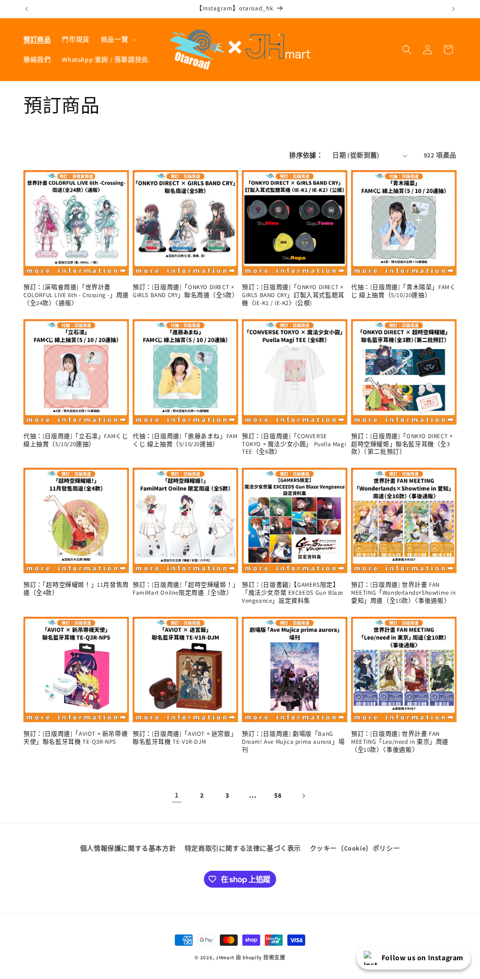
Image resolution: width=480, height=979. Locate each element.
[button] (118, 39)
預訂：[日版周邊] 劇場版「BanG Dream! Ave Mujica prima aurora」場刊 (293, 742)
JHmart (225, 957)
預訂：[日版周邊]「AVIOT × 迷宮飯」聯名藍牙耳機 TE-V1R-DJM (185, 738)
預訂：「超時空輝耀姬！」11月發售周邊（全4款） (76, 589)
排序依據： (306, 155)
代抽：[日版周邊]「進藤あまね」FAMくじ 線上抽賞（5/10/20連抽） (185, 440)
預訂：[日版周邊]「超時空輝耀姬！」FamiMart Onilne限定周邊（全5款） (184, 589)
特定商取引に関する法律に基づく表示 (243, 848)
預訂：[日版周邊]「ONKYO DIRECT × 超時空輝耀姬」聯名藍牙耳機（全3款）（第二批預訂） (401, 444)
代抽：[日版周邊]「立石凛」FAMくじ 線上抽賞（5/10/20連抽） (75, 440)
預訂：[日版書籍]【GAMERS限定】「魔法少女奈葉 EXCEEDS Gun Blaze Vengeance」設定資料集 (292, 593)
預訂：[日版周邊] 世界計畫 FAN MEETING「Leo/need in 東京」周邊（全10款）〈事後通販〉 (400, 742)
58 (277, 795)
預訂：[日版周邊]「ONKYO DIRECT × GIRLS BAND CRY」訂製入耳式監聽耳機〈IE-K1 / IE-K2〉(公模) (293, 295)
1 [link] (177, 795)
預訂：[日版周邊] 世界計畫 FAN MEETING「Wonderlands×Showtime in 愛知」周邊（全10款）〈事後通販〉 (403, 593)
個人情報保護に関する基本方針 (128, 848)
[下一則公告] (453, 9)
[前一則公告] (26, 9)
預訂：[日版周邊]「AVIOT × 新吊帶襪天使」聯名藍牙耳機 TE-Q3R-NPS (75, 738)
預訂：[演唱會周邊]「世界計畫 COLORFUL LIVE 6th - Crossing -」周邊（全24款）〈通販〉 (76, 295)
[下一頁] (303, 795)
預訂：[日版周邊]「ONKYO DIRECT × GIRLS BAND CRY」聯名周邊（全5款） (185, 291)
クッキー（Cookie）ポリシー (355, 848)
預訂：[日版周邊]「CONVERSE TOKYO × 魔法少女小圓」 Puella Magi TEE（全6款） (294, 444)
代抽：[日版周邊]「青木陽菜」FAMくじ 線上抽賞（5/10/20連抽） (403, 291)
